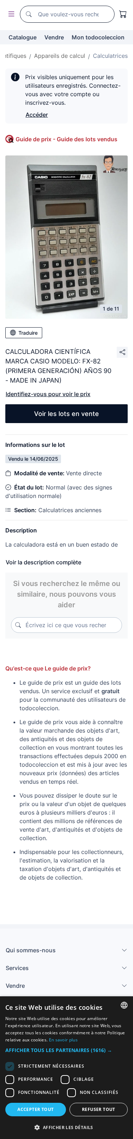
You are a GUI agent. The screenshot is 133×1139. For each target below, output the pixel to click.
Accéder (37, 114)
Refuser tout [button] (98, 1109)
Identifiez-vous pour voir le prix (48, 394)
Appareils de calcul (59, 55)
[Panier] (123, 14)
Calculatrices (110, 55)
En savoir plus (63, 1040)
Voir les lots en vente (66, 413)
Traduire (28, 333)
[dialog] (66, 1067)
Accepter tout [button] (35, 1109)
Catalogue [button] (23, 37)
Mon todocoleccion (98, 37)
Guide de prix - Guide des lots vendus (66, 139)
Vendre (54, 37)
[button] (66, 1050)
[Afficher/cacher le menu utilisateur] (10, 14)
